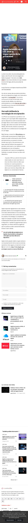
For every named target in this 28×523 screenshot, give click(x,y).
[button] (15, 1)
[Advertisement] (14, 18)
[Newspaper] (5, 499)
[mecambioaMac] (8, 2)
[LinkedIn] (25, 256)
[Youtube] (3, 501)
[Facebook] (20, 499)
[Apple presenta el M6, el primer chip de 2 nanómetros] (5, 328)
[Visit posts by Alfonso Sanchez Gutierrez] (3, 255)
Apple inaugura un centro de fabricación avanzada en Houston (9, 438)
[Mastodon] (17, 499)
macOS (12, 323)
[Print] (6, 63)
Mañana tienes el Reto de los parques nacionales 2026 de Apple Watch (17, 389)
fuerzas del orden (20, 103)
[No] (26, 517)
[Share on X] (6, 60)
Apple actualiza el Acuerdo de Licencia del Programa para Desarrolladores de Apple (13, 196)
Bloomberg (19, 134)
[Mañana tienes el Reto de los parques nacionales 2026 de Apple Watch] (5, 390)
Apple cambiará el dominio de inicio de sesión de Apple (18, 336)
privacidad (12, 97)
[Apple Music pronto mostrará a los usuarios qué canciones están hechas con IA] (5, 346)
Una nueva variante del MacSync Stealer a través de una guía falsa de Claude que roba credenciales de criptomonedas (9, 449)
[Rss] (3, 499)
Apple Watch (13, 393)
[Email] (9, 60)
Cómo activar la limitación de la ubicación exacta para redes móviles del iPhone (17, 182)
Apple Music (13, 350)
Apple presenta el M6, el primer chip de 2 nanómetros (17, 328)
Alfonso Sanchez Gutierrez (14, 67)
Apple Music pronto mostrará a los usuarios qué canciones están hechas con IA (17, 346)
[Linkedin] (11, 499)
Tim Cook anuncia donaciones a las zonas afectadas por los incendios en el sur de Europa (9, 472)
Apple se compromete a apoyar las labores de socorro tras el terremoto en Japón (9, 461)
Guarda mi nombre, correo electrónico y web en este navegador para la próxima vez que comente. (13, 304)
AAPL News (6, 46)
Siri (3, 247)
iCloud (11, 340)
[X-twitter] (14, 499)
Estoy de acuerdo (10, 520)
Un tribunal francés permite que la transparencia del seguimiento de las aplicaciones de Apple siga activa (12, 202)
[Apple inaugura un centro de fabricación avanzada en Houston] (22, 437)
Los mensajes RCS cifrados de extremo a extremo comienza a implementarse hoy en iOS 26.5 (13, 191)
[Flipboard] (8, 499)
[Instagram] (23, 499)
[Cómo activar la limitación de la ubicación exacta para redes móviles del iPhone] (7, 182)
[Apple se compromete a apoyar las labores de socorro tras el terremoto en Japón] (22, 459)
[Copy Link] (11, 60)
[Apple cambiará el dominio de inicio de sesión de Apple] (5, 337)
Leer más (19, 520)
